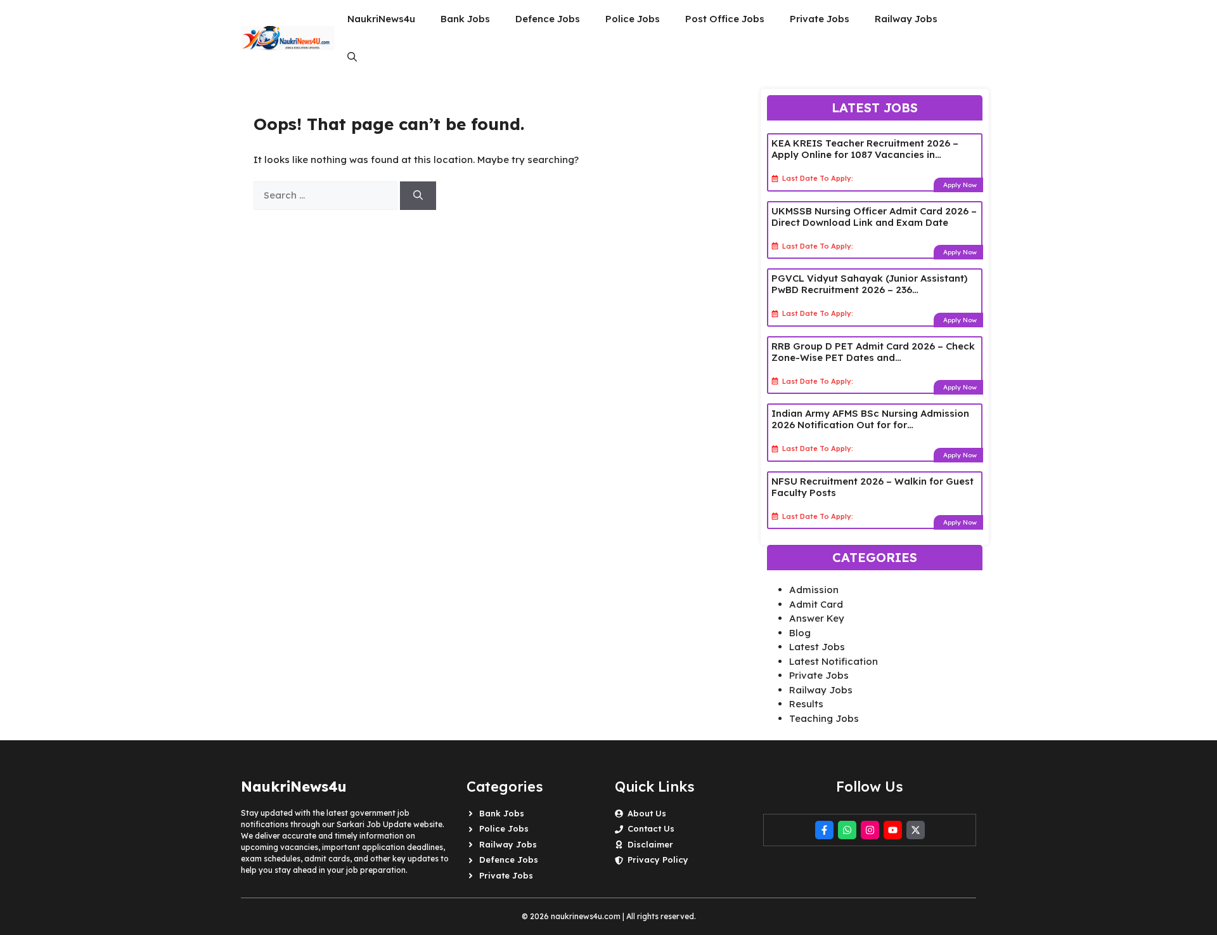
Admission (814, 590)
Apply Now (960, 185)
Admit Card (816, 604)
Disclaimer (650, 844)
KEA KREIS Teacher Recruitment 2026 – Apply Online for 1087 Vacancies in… (864, 148)
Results (806, 704)
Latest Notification (833, 661)
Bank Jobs (465, 19)
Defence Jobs (547, 19)
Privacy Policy (658, 859)
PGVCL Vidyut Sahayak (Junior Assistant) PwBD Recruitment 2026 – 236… (869, 284)
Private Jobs (819, 19)
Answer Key (816, 618)
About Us (647, 813)
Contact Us (651, 828)
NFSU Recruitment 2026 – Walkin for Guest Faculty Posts (872, 487)
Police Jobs (632, 19)
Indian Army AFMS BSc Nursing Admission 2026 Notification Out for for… (870, 419)
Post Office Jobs (724, 19)
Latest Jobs (817, 647)
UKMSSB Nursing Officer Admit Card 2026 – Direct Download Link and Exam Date (874, 216)
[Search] (418, 195)
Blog (800, 633)
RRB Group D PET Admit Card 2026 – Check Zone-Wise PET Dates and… (873, 351)
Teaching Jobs (824, 718)
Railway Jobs (906, 19)
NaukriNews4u (381, 19)
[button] (352, 57)
